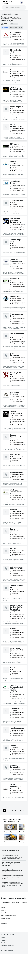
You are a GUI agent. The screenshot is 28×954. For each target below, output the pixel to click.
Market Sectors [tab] (15, 902)
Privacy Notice (4, 940)
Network (5, 3)
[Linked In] (1, 934)
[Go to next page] (23, 810)
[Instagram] (10, 934)
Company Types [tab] (6, 902)
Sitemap (2, 948)
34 (20, 810)
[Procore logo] (7, 2)
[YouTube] (13, 934)
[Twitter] (7, 934)
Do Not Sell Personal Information (7, 945)
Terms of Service (4, 942)
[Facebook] (4, 934)
